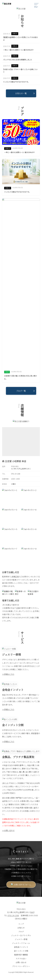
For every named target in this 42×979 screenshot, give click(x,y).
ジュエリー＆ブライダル (21, 935)
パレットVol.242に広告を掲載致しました (17, 59)
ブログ (21, 931)
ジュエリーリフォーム (21, 943)
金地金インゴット (21, 947)
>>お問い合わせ (8, 830)
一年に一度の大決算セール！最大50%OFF (18, 50)
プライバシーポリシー (21, 966)
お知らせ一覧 (21, 93)
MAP (32, 912)
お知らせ (21, 927)
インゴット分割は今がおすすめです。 (16, 82)
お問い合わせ (21, 962)
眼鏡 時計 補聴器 (21, 954)
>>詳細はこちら (8, 674)
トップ (21, 924)
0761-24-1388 (15, 474)
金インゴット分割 (21, 951)
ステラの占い (21, 958)
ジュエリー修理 (21, 939)
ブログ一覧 (21, 390)
